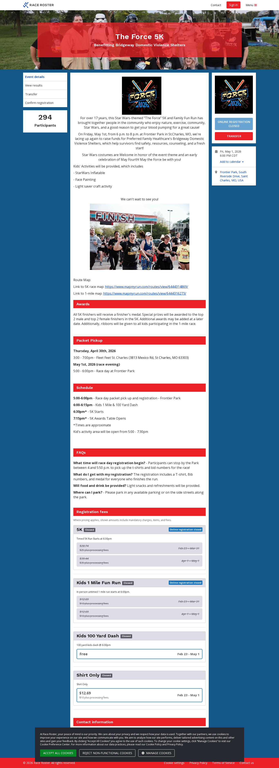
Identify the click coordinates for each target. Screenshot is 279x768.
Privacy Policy (198, 763)
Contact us (247, 763)
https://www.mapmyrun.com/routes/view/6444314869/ (146, 286)
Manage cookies (158, 753)
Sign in (233, 5)
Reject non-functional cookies (107, 753)
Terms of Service (223, 763)
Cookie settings (174, 763)
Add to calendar (231, 162)
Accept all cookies (58, 753)
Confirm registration (39, 103)
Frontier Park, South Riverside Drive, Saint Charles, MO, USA (234, 176)
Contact (216, 5)
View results (33, 85)
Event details (35, 77)
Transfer (31, 94)
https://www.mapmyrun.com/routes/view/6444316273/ (144, 293)
